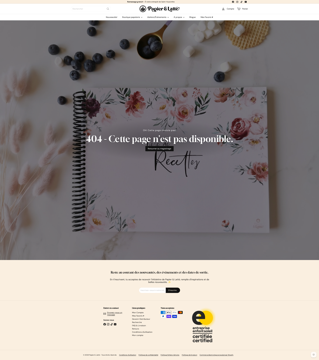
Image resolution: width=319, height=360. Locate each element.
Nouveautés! (111, 17)
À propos (178, 17)
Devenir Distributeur (141, 319)
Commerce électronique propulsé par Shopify (216, 355)
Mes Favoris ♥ (207, 17)
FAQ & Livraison (139, 325)
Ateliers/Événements (157, 17)
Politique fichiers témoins (170, 355)
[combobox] (91, 9)
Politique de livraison (189, 355)
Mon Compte (138, 312)
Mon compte (137, 335)
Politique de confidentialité (148, 355)
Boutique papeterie (131, 17)
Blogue (192, 17)
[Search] (108, 9)
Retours (135, 329)
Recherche (137, 322)
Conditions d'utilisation (142, 332)
